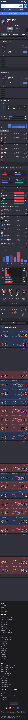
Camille (5, 156)
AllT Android (4, 669)
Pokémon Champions (6, 622)
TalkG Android (4, 680)
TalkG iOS (3, 682)
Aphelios (6, 148)
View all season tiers (13, 69)
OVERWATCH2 (4, 630)
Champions (4, 13)
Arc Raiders (4, 635)
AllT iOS (3, 671)
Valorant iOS (4, 675)
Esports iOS (4, 686)
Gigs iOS (3, 678)
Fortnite (3, 641)
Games (2, 650)
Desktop (3, 648)
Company (3, 607)
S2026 (4, 130)
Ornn (5, 159)
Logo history (4, 611)
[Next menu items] (20, 13)
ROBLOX (3, 628)
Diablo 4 (3, 643)
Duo (2, 652)
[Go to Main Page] (3, 1)
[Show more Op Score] (26, 319)
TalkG (2, 654)
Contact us (3, 699)
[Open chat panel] (27, 30)
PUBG (2, 626)
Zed (5, 141)
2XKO (2, 645)
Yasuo (5, 152)
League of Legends (5, 617)
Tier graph (17, 28)
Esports (3, 656)
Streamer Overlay (5, 660)
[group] (14, 275)
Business (16, 692)
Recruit (16, 695)
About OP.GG (4, 605)
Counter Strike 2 (5, 639)
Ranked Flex (23, 130)
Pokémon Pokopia (5, 632)
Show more (14, 575)
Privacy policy (4, 692)
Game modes (13, 13)
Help (2, 695)
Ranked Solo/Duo (14, 130)
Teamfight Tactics (5, 619)
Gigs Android (4, 677)
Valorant (3, 624)
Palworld (3, 621)
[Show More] (8, 1)
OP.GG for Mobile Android (7, 665)
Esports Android (5, 684)
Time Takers (4, 647)
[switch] (24, 247)
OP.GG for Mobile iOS (6, 667)
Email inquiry (4, 697)
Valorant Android (5, 673)
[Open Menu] (25, 1)
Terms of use (4, 694)
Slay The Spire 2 (5, 637)
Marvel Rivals (4, 634)
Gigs (2, 658)
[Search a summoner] (20, 6)
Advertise (16, 694)
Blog (2, 609)
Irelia (5, 137)
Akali (5, 144)
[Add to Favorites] (20, 20)
